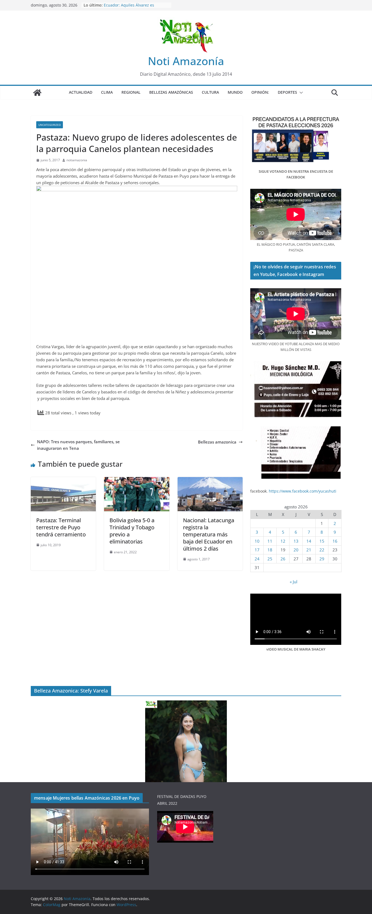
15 (321, 541)
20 (296, 549)
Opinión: (260, 92)
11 (269, 541)
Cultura (210, 92)
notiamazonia (76, 160)
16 (335, 541)
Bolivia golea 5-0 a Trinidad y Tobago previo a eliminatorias (131, 531)
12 (282, 541)
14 (308, 541)
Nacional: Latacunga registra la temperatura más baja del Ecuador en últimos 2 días (208, 534)
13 (296, 541)
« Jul (293, 581)
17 (257, 549)
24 (257, 558)
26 (282, 558)
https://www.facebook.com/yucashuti (302, 491)
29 (321, 558)
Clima (107, 92)
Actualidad (80, 92)
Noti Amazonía (186, 60)
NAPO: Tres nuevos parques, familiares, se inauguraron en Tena (78, 445)
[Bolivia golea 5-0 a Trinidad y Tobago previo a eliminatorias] (136, 480)
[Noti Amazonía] (37, 92)
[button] (300, 93)
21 (308, 549)
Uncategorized (49, 125)
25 (269, 558)
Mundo (235, 92)
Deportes (287, 92)
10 (257, 541)
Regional (131, 92)
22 (321, 549)
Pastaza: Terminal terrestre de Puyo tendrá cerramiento (61, 527)
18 (269, 549)
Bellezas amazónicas (171, 92)
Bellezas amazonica (217, 442)
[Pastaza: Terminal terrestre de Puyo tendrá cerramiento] (63, 480)
